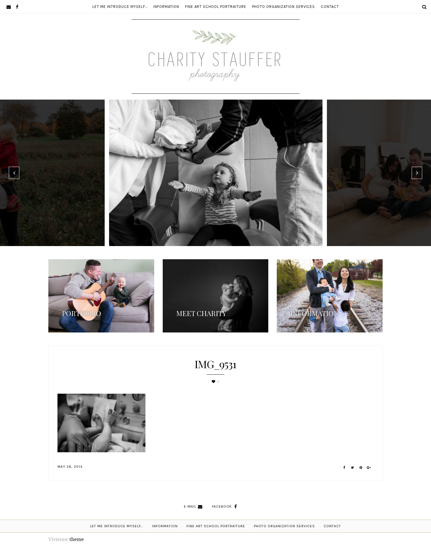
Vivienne (58, 539)
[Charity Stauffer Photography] (216, 75)
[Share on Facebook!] (344, 467)
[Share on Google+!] (369, 467)
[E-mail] (8, 6)
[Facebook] (17, 6)
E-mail (190, 506)
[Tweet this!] (352, 467)
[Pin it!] (360, 467)
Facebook (222, 506)
